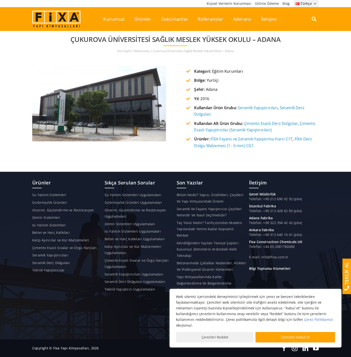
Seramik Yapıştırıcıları (258, 107)
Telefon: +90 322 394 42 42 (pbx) (275, 222)
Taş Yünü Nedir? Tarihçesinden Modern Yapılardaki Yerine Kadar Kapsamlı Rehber (209, 229)
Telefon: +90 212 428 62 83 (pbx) (275, 211)
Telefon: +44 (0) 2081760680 (272, 246)
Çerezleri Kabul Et (295, 337)
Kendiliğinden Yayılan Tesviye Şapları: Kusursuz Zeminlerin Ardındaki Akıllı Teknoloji (208, 249)
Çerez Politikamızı (318, 319)
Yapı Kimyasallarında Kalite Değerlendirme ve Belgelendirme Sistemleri (204, 283)
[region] (255, 318)
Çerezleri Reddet (215, 337)
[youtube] (316, 348)
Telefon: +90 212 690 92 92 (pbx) (275, 199)
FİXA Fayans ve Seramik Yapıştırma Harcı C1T (251, 139)
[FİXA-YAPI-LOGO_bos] (56, 12)
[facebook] (284, 348)
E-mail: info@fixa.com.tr (268, 257)
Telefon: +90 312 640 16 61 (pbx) (275, 234)
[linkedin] (305, 348)
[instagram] (295, 348)
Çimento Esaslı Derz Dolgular (271, 123)
